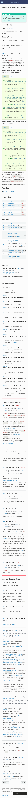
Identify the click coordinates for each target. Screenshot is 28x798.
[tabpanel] (14, 99)
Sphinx (8, 794)
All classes (6, 9)
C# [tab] (11, 76)
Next (23, 782)
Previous (6, 782)
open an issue (6, 20)
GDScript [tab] (5, 76)
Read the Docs (5, 795)
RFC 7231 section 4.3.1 (17, 675)
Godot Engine (15, 2)
